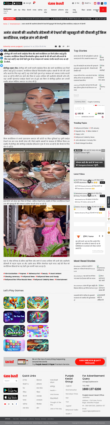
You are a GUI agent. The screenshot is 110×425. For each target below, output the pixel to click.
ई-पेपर (25, 380)
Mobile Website (37, 423)
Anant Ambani (55, 274)
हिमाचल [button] (54, 10)
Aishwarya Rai (33, 274)
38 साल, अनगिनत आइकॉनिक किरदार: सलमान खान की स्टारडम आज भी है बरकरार (26, 19)
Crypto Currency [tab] (94, 102)
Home (5, 24)
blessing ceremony (11, 277)
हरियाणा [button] (61, 10)
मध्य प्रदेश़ (66, 11)
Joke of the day (56, 409)
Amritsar (43, 419)
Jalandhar (50, 419)
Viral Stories (54, 394)
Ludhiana (31, 419)
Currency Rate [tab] (80, 102)
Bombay (37, 419)
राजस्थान (39, 400)
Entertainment (15, 24)
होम (15, 10)
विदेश (24, 392)
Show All (76, 95)
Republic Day (79, 131)
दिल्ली (29, 10)
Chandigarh (23, 419)
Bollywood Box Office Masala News (17, 280)
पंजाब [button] (34, 10)
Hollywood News (28, 277)
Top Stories (80, 50)
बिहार (83, 10)
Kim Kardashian (10, 274)
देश (24, 388)
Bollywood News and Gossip (47, 277)
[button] (76, 158)
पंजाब (24, 400)
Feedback (16, 423)
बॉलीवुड (52, 386)
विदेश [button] (23, 10)
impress (22, 274)
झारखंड (89, 10)
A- (64, 46)
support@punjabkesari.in (91, 411)
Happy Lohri (79, 134)
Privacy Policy (54, 423)
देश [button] (19, 10)
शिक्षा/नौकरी (54, 398)
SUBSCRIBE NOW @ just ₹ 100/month (90, 361)
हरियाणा (39, 384)
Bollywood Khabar (81, 128)
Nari (67, 398)
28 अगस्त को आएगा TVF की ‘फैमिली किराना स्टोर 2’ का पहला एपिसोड (72, 19)
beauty (44, 274)
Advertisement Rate (26, 423)
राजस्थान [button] (96, 10)
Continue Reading (78, 251)
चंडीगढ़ (25, 404)
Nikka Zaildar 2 (92, 131)
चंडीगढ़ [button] (40, 10)
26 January (94, 128)
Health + (53, 390)
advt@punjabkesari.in (90, 382)
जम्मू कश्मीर (75, 11)
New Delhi (16, 419)
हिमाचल (39, 380)
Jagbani (69, 386)
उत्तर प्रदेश (45, 11)
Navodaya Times (72, 394)
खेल (38, 408)
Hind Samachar (71, 390)
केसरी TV (26, 384)
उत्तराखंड (39, 396)
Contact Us (8, 423)
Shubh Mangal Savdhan (83, 143)
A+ (68, 46)
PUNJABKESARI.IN (88, 423)
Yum (67, 402)
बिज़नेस (39, 404)
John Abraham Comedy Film (85, 140)
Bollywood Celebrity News (43, 280)
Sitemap (45, 423)
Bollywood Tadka (72, 410)
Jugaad (68, 406)
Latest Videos (79, 174)
